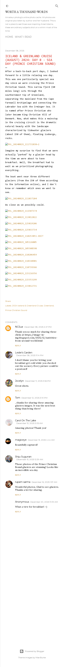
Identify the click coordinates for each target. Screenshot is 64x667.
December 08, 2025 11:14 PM (29, 355)
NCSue (19, 326)
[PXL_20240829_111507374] (21, 211)
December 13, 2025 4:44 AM (41, 440)
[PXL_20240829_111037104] (21, 199)
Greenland (49, 305)
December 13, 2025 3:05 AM (29, 423)
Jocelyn (19, 380)
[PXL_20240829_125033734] (21, 230)
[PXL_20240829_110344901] (21, 261)
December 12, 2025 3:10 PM (34, 398)
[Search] (57, 5)
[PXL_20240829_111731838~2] (22, 144)
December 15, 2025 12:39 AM (29, 459)
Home (9, 36)
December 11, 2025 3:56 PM (38, 381)
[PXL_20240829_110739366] (21, 267)
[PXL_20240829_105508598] (21, 249)
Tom (17, 397)
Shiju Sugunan (23, 456)
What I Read (23, 36)
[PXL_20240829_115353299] (21, 280)
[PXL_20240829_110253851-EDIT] (24, 236)
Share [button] (8, 301)
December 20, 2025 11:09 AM (44, 502)
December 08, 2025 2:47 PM (38, 327)
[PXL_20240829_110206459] (21, 255)
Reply (18, 346)
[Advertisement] (32, 600)
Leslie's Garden (23, 352)
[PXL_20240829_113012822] (21, 217)
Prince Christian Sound (16, 310)
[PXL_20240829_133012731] (21, 286)
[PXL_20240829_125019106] (21, 224)
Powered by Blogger (34, 651)
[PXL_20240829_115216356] (21, 273)
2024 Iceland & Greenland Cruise (27, 305)
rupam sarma (22, 481)
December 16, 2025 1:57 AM (44, 482)
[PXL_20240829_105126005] (21, 242)
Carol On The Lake (25, 420)
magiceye (21, 439)
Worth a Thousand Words (26, 12)
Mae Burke (41, 657)
